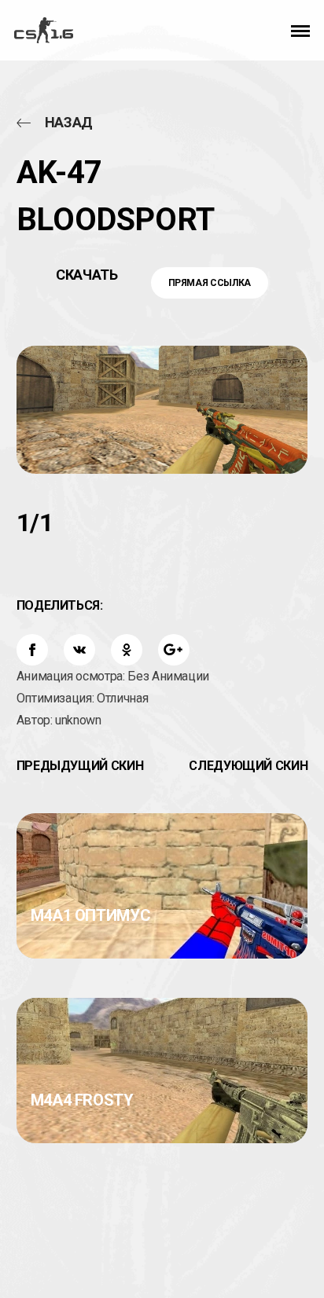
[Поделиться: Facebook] (32, 650)
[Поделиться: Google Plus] (174, 650)
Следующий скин (248, 765)
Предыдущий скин (80, 765)
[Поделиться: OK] (126, 650)
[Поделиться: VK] (79, 650)
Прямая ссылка (209, 282)
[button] (300, 29)
